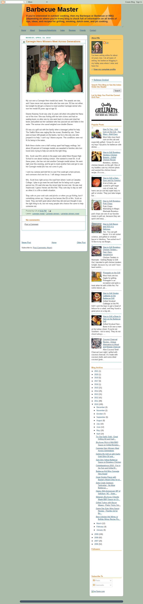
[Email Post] (49, 211)
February (100, 527)
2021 (96, 371)
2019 (96, 378)
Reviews (72, 30)
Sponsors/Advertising (47, 30)
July (98, 424)
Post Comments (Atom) (42, 248)
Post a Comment (31, 224)
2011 (96, 401)
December (100, 407)
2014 (96, 391)
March (99, 523)
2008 (96, 538)
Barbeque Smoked (101, 80)
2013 (96, 394)
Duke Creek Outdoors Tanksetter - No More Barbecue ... (105, 485)
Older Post (81, 243)
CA (107, 43)
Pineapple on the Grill (111, 273)
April (98, 434)
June (98, 427)
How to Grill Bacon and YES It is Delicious (110, 226)
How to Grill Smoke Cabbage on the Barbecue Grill (111, 295)
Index (62, 30)
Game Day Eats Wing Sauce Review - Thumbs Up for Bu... (107, 511)
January (99, 530)
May (98, 430)
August (99, 421)
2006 (96, 544)
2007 (96, 541)
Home (23, 30)
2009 (96, 534)
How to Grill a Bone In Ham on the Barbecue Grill (112, 319)
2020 (96, 375)
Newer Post (26, 243)
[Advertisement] (52, 234)
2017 (96, 381)
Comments (99, 585)
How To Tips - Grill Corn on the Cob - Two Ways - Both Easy (112, 131)
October (99, 414)
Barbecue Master (52, 9)
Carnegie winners (52, 214)
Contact (93, 30)
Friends (83, 30)
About (32, 30)
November (100, 411)
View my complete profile (105, 69)
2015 (96, 388)
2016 (96, 384)
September (101, 417)
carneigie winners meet (70, 214)
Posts (97, 581)
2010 (96, 404)
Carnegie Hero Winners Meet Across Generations (53, 41)
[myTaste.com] (98, 591)
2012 (96, 398)
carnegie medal (38, 214)
